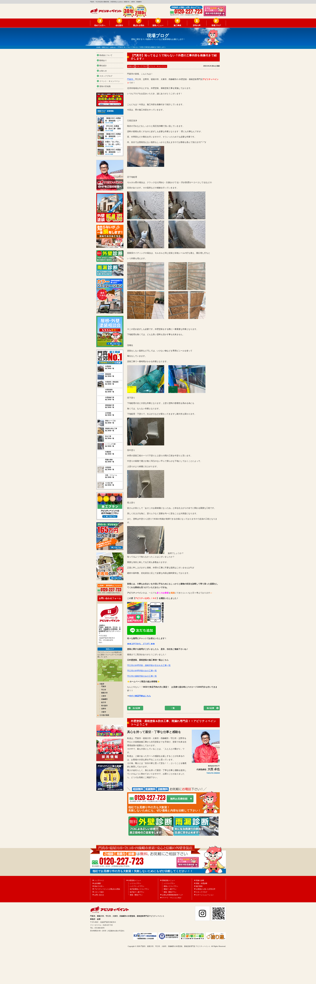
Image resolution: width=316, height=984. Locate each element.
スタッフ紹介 (99, 892)
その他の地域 (104, 715)
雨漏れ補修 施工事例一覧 (109, 461)
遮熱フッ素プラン (170, 889)
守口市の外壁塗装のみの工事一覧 (142, 671)
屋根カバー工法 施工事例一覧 (110, 422)
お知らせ (131, 66)
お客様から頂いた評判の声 (205, 889)
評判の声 (196, 25)
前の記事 (210, 708)
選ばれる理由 (138, 25)
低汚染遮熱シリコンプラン (139, 889)
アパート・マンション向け (171, 898)
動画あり (103, 60)
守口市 (103, 690)
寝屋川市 (104, 693)
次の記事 (136, 708)
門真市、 (131, 79)
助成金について (105, 55)
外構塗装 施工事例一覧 (109, 453)
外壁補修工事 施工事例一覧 (109, 398)
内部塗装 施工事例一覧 (109, 468)
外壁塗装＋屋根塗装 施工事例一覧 (111, 383)
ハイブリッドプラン (137, 886)
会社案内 (119, 25)
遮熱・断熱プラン (136, 895)
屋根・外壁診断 (201, 883)
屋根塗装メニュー (168, 880)
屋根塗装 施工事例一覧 (109, 375)
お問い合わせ (99, 895)
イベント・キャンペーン (158, 66)
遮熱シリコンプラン (171, 886)
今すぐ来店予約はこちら (140, 696)
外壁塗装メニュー (134, 880)
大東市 (103, 696)
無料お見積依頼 (179, 798)
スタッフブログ (141, 66)
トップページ (99, 880)
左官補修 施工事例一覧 (109, 414)
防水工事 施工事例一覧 (109, 437)
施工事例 (177, 25)
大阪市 (103, 712)
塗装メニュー (158, 25)
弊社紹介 (103, 66)
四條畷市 (104, 699)
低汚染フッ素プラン (137, 892)
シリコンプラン (135, 883)
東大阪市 (104, 706)
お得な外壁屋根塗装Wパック (172, 895)
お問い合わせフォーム (110, 598)
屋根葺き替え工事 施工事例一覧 (111, 429)
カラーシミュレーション (205, 895)
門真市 (103, 686)
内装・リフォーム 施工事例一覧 (111, 476)
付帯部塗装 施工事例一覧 (109, 391)
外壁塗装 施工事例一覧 (109, 367)
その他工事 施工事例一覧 (109, 484)
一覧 (173, 708)
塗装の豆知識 (104, 86)
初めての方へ (99, 25)
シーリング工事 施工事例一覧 (110, 445)
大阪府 (101, 684)
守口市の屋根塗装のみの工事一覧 (142, 676)
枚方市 (103, 702)
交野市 (103, 709)
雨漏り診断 (200, 880)
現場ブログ (216, 25)
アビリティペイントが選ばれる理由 (107, 889)
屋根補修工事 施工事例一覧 (109, 406)
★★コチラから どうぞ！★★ (141, 644)
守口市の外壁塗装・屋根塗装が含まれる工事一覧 (149, 665)
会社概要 (97, 883)
